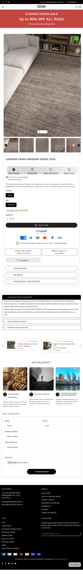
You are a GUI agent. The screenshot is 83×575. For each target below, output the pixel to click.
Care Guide (6, 526)
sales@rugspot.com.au (12, 505)
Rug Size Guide (8, 542)
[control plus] (13, 219)
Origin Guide (7, 535)
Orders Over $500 (23, 253)
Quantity (9, 215)
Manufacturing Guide (11, 529)
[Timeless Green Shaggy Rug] (12, 345)
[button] (28, 341)
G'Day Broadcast (61, 559)
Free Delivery (23, 251)
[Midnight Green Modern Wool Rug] (48, 346)
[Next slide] (78, 145)
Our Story (46, 493)
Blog (4, 545)
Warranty (46, 506)
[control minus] (7, 219)
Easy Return (59, 253)
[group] (11, 145)
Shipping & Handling (51, 503)
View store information (60, 243)
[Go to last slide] (6, 145)
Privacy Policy (48, 500)
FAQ (3, 523)
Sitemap (45, 509)
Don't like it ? (60, 251)
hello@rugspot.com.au (12, 502)
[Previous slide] (3, 345)
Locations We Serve (10, 548)
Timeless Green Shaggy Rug (27, 344)
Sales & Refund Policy (51, 496)
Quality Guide (8, 539)
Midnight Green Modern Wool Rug (64, 344)
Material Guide (8, 532)
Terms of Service (49, 513)
